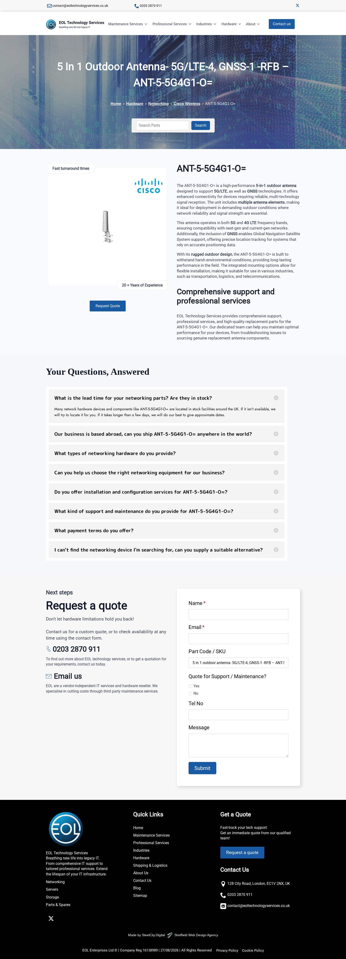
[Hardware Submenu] (240, 24)
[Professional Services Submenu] (190, 24)
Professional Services (170, 24)
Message (199, 727)
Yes (196, 686)
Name (197, 603)
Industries (204, 24)
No (195, 693)
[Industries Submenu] (215, 24)
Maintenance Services (125, 24)
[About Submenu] (258, 24)
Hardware (229, 24)
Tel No (196, 703)
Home (116, 104)
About (250, 24)
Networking (158, 104)
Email (196, 627)
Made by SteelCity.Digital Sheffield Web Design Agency (173, 935)
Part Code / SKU (207, 651)
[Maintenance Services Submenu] (146, 24)
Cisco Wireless (187, 104)
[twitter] (297, 5)
